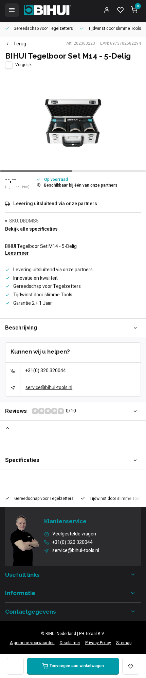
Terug (19, 44)
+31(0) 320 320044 (45, 370)
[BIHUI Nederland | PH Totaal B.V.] (47, 10)
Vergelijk (23, 65)
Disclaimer (70, 643)
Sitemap (123, 643)
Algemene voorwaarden (32, 643)
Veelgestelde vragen (74, 534)
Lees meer (17, 253)
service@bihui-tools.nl (48, 387)
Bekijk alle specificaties (31, 229)
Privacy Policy (98, 643)
